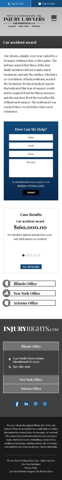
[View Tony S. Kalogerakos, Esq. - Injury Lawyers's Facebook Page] (17, 404)
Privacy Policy (31, 467)
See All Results (31, 266)
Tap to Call (17, 3)
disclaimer (22, 185)
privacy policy (37, 185)
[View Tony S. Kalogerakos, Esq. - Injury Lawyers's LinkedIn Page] (26, 404)
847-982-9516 (21, 366)
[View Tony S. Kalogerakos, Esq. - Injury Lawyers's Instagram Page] (36, 404)
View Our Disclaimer (31, 464)
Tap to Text (48, 3)
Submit (31, 192)
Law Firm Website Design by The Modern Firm (31, 471)
